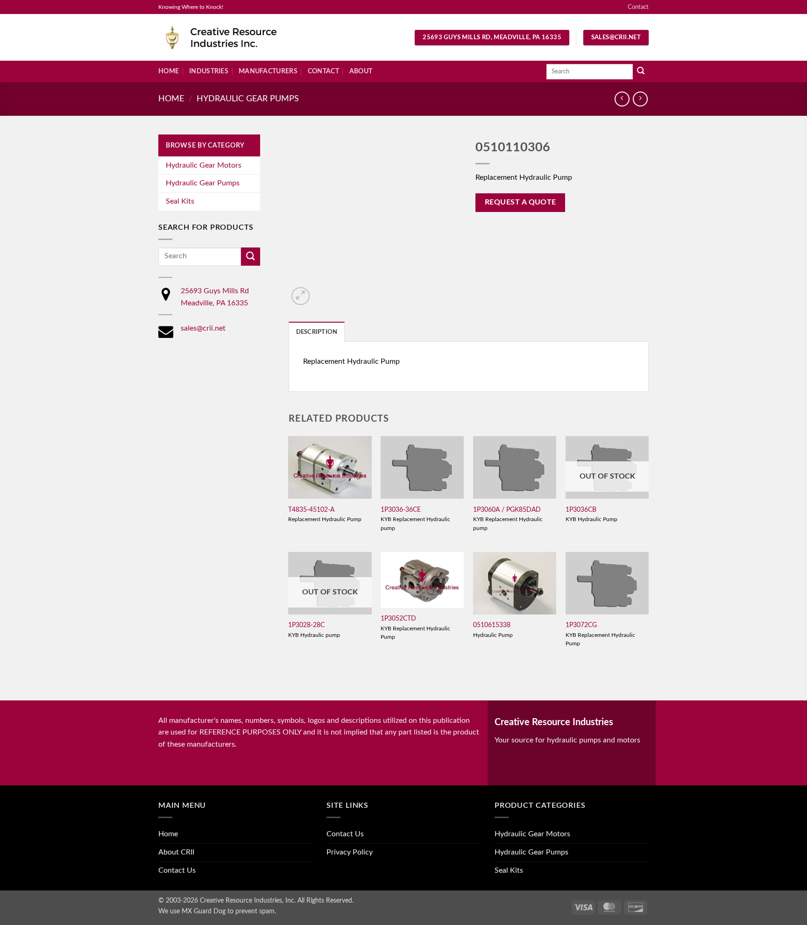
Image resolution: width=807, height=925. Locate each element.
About (360, 71)
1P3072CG (581, 624)
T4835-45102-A (311, 509)
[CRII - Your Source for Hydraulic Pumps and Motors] (235, 37)
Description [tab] (317, 332)
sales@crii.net (203, 328)
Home (168, 71)
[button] (300, 296)
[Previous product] (640, 99)
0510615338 (491, 624)
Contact (638, 7)
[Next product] (622, 99)
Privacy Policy (349, 852)
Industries (208, 71)
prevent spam (255, 911)
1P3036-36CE (401, 509)
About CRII (176, 852)
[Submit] (641, 72)
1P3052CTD (398, 618)
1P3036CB (581, 509)
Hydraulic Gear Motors (203, 165)
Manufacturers (268, 71)
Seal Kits (180, 201)
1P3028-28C (306, 624)
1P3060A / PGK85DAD (507, 509)
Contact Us (177, 870)
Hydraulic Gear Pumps (248, 98)
